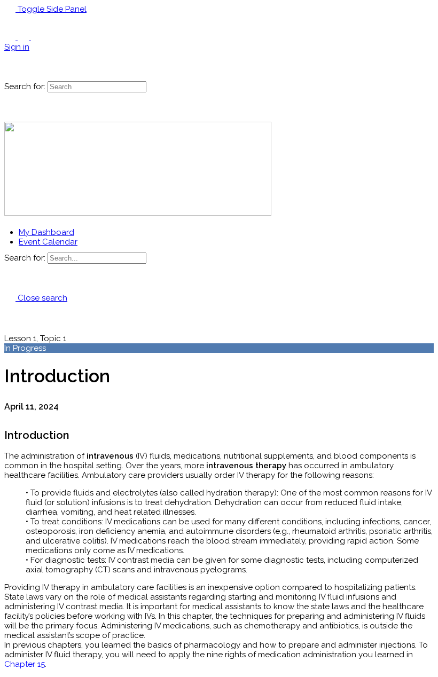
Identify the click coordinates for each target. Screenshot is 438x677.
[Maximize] (36, 37)
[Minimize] (50, 37)
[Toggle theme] (17, 37)
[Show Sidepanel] (23, 76)
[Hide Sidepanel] (9, 76)
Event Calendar (48, 242)
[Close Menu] (9, 222)
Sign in (16, 47)
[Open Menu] (9, 48)
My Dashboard (46, 232)
